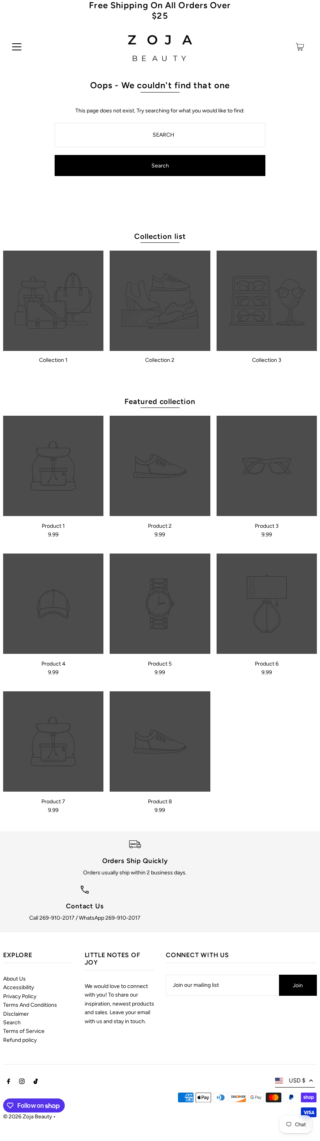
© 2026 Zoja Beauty (27, 1116)
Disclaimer (16, 1014)
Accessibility (18, 987)
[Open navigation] (17, 47)
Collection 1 (53, 360)
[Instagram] (22, 1082)
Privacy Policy (19, 996)
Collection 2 (159, 360)
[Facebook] (8, 1082)
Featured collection (160, 401)
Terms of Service (23, 1031)
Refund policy (20, 1040)
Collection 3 (266, 360)
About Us (14, 978)
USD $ (297, 1080)
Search (12, 1022)
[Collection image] (53, 301)
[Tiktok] (36, 1082)
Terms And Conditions (30, 1005)
